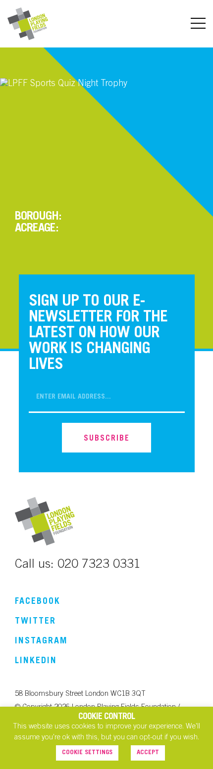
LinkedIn (36, 661)
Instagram (41, 641)
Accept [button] (148, 753)
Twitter (35, 621)
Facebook (37, 601)
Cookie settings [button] (87, 753)
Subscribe (107, 439)
